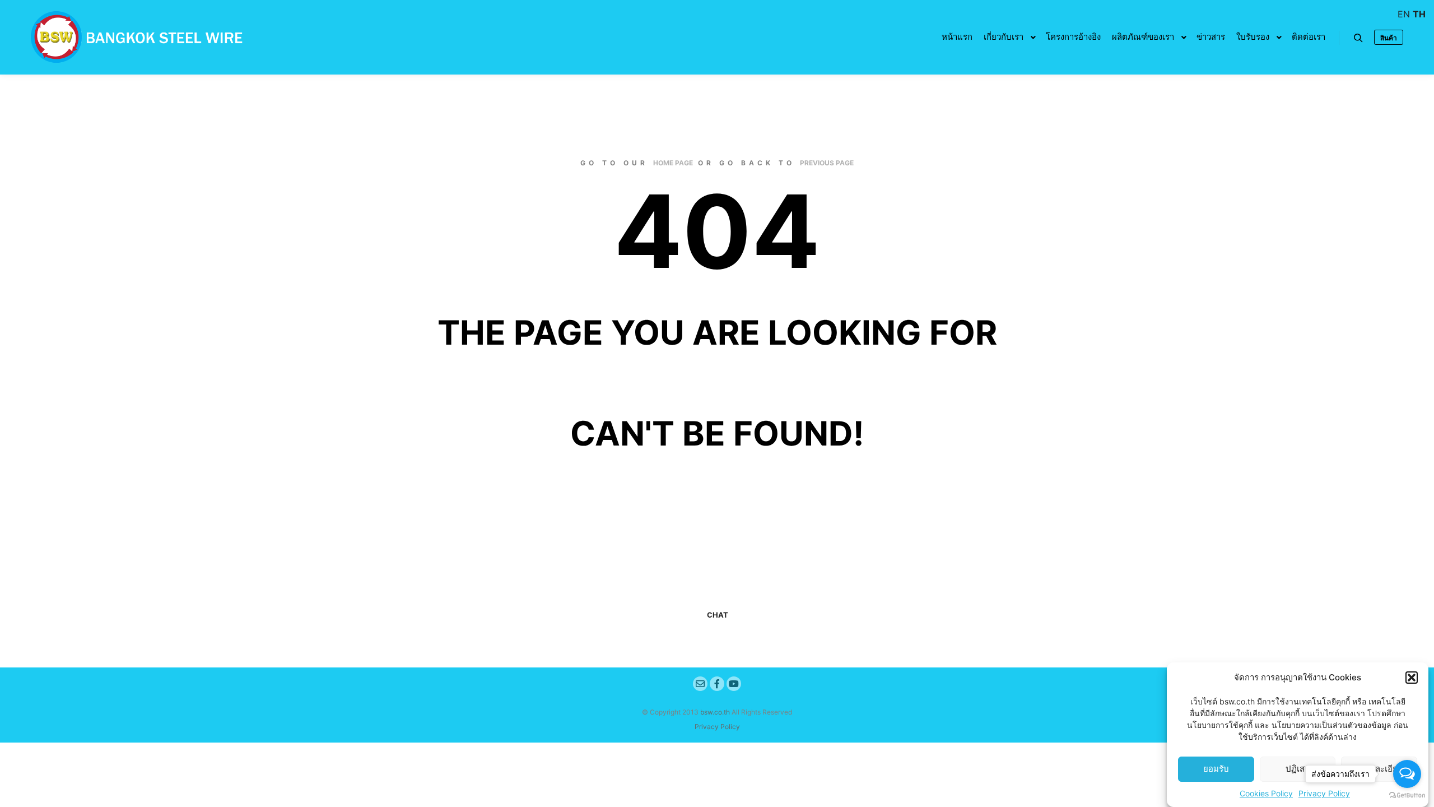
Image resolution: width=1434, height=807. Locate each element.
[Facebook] (717, 683)
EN (1404, 14)
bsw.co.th (715, 712)
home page (673, 163)
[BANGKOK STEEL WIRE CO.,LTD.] (134, 37)
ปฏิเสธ (1298, 769)
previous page (827, 163)
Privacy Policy (717, 726)
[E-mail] (700, 683)
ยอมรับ (1216, 769)
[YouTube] (734, 683)
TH (1419, 14)
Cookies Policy (1266, 793)
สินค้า (1388, 38)
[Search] (1358, 38)
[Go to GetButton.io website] (1407, 795)
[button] (1411, 677)
